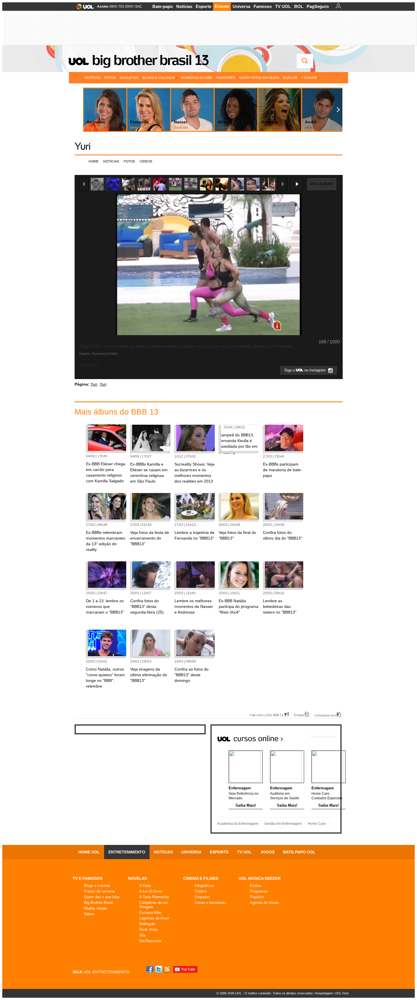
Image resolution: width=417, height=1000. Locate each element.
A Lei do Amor (150, 891)
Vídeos (146, 161)
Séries (89, 914)
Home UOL (89, 852)
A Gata (145, 885)
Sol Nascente (150, 941)
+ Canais (309, 77)
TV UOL (283, 6)
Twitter (159, 969)
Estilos (255, 885)
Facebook (150, 969)
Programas (259, 891)
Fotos (110, 77)
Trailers (201, 891)
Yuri (82, 146)
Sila (142, 935)
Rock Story (148, 929)
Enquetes (129, 77)
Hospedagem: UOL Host (332, 993)
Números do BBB (196, 77)
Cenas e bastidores (210, 902)
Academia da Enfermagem (237, 824)
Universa (241, 6)
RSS (167, 969)
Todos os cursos (322, 737)
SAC (138, 7)
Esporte (203, 6)
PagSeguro (318, 6)
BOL (298, 6)
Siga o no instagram (305, 370)
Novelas (137, 878)
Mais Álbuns (321, 184)
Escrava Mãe (150, 912)
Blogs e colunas (97, 885)
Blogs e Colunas (158, 77)
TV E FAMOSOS (87, 878)
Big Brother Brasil (98, 902)
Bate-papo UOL (299, 852)
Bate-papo (162, 6)
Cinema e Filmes (200, 878)
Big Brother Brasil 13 (150, 60)
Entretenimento (126, 852)
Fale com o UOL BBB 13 (266, 714)
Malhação (147, 924)
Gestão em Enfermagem (283, 824)
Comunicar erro (325, 715)
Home (94, 161)
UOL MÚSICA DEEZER (260, 878)
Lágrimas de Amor (154, 918)
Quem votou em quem (259, 77)
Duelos (290, 77)
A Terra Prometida (154, 897)
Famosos (263, 6)
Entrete (222, 6)
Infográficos (204, 885)
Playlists (257, 897)
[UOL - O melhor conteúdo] (83, 8)
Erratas (299, 714)
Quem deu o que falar (101, 897)
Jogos (267, 852)
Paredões (225, 77)
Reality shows (95, 908)
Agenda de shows (264, 902)
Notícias (184, 6)
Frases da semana (99, 891)
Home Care (317, 824)
